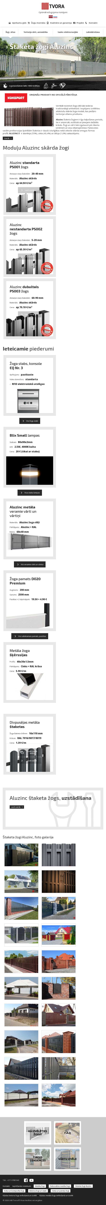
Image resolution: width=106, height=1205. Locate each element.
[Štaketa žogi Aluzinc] (21, 919)
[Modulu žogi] (21, 1079)
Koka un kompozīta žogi (14, 1191)
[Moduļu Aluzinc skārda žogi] (21, 1052)
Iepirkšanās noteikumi (21, 1186)
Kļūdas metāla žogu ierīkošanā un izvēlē (56, 1195)
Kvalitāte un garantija (61, 23)
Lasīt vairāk (16, 807)
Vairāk (7, 138)
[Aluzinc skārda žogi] (21, 945)
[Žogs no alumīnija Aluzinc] (58, 999)
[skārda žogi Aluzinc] (21, 892)
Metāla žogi (40, 1186)
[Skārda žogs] (58, 972)
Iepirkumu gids (19, 23)
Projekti (80, 23)
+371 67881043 (13, 1180)
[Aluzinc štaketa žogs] (58, 945)
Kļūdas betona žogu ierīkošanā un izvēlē (20, 1195)
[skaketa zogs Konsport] (21, 865)
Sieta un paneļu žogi (60, 1191)
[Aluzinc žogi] (21, 999)
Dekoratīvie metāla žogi (60, 1186)
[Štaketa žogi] (58, 892)
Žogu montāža (38, 23)
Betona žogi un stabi (38, 1191)
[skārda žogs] (58, 865)
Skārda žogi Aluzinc (83, 1186)
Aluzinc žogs (24, 164)
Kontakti (93, 23)
